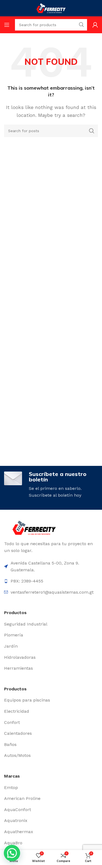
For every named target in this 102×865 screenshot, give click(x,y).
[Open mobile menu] (6, 24)
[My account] (95, 24)
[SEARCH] (91, 131)
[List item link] (51, 624)
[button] (12, 853)
